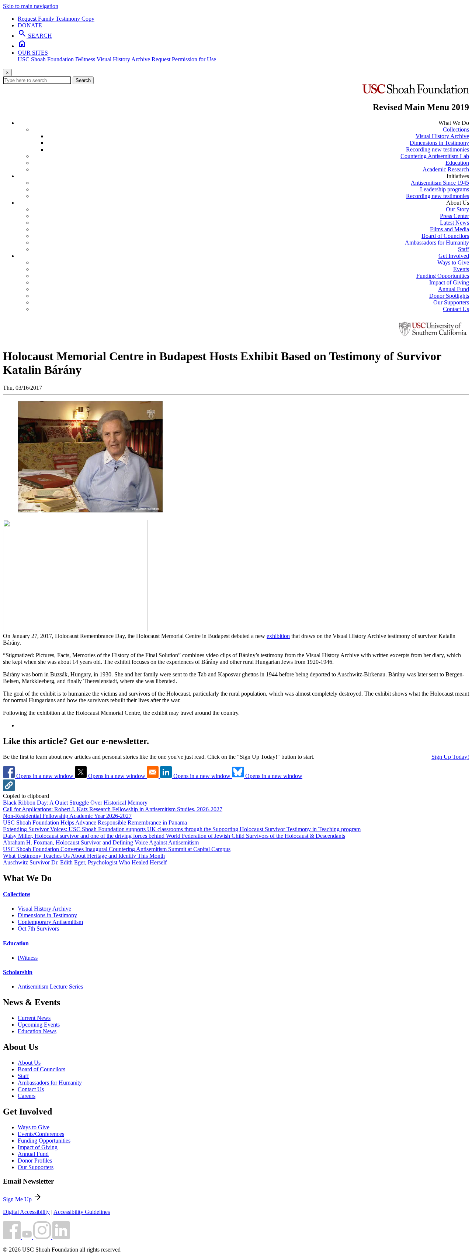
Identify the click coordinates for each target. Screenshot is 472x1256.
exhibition (278, 636)
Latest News (454, 222)
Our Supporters (451, 302)
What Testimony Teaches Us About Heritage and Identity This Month (84, 856)
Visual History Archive (123, 59)
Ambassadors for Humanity (437, 242)
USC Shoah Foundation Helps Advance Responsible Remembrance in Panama (95, 822)
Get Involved (453, 256)
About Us (29, 1062)
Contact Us (456, 309)
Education (457, 163)
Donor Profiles (35, 1160)
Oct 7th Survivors (38, 928)
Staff (463, 249)
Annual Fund (453, 289)
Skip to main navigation (30, 6)
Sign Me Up (17, 1199)
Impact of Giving (449, 282)
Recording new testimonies (437, 149)
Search (83, 80)
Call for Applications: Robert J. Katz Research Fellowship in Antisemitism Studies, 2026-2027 (112, 809)
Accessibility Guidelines (81, 1212)
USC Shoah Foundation (46, 59)
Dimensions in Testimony (439, 143)
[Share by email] (153, 776)
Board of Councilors (445, 236)
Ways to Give (453, 262)
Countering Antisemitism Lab (434, 156)
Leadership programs (444, 189)
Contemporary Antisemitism (50, 922)
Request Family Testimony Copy (56, 19)
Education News (37, 1031)
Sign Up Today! (450, 757)
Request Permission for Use (184, 59)
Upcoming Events (39, 1024)
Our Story (457, 209)
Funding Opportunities (442, 276)
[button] (9, 789)
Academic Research (446, 169)
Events (461, 269)
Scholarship (17, 972)
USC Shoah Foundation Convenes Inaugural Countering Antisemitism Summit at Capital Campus (116, 849)
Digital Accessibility (26, 1212)
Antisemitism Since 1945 (440, 183)
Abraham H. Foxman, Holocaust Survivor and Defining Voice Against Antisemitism (101, 842)
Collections (456, 129)
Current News (34, 1018)
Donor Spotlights (449, 296)
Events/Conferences (41, 1134)
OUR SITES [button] (33, 53)
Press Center (454, 216)
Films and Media (449, 229)
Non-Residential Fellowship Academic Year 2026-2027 (67, 816)
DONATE (30, 25)
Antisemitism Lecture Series (50, 986)
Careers (26, 1096)
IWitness (85, 59)
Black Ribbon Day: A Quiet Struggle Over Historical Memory (75, 802)
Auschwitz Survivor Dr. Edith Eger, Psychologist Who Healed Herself (85, 862)
